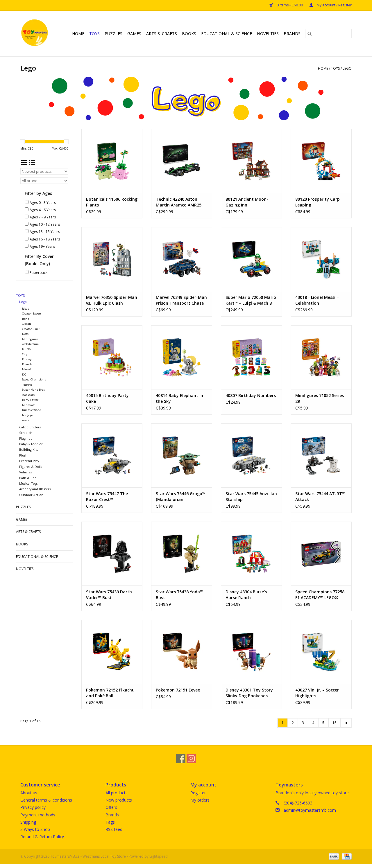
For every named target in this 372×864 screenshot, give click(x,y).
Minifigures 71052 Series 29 (319, 398)
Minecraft (28, 405)
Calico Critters (30, 427)
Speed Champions (34, 379)
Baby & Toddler (31, 444)
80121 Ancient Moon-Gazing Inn (247, 202)
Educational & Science (226, 33)
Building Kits (28, 449)
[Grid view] (24, 163)
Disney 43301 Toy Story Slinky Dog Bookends (249, 692)
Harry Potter (30, 400)
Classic (26, 324)
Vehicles (25, 472)
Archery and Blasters (35, 489)
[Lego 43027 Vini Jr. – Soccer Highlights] (321, 652)
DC (24, 374)
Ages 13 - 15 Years (45, 231)
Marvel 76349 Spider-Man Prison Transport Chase (181, 300)
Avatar (26, 420)
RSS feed (113, 829)
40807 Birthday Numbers (251, 395)
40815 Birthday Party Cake (107, 398)
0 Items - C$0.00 (290, 5)
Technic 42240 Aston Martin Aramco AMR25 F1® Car (178, 202)
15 (334, 722)
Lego (347, 68)
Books (189, 33)
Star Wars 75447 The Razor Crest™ (107, 496)
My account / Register (334, 5)
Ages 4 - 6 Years (43, 209)
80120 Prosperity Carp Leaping (317, 202)
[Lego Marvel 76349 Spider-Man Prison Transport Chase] (181, 259)
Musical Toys (28, 483)
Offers (111, 807)
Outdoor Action (31, 495)
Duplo (26, 349)
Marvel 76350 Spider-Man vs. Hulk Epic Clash (111, 300)
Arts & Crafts (161, 33)
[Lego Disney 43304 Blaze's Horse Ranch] (251, 553)
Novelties (268, 33)
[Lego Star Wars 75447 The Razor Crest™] (111, 455)
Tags (110, 822)
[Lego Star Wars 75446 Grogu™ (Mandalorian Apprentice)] (181, 455)
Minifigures (30, 339)
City (24, 354)
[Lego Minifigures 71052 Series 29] (321, 357)
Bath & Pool (28, 478)
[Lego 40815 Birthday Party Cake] (111, 357)
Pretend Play (29, 461)
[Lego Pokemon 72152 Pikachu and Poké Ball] (111, 652)
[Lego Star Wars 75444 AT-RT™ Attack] (321, 455)
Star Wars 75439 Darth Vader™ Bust (109, 594)
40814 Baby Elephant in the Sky (179, 398)
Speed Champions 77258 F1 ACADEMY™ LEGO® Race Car (319, 595)
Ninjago (27, 415)
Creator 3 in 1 (31, 329)
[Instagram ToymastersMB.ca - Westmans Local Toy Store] (191, 758)
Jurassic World (31, 410)
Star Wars (28, 395)
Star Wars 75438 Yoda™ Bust (179, 594)
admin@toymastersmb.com (310, 810)
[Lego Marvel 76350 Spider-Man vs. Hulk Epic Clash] (111, 259)
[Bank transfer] (333, 856)
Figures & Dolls (30, 466)
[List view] (32, 163)
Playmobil (26, 438)
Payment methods (37, 815)
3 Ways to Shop (35, 829)
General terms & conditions (46, 800)
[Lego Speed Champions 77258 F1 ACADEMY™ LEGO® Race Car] (321, 553)
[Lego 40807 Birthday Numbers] (251, 357)
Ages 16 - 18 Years (45, 239)
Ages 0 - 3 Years (43, 202)
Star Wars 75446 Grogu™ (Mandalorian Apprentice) (180, 496)
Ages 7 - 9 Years (43, 217)
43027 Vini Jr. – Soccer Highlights (317, 692)
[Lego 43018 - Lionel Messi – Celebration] (321, 259)
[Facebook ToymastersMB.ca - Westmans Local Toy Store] (180, 758)
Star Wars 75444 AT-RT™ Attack (320, 496)
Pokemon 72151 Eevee (178, 690)
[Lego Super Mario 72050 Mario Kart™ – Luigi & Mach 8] (251, 259)
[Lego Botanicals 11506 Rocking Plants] (111, 161)
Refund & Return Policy (42, 836)
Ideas (25, 308)
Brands (292, 33)
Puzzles (113, 33)
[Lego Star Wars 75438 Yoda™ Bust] (181, 553)
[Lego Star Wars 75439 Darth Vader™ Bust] (111, 553)
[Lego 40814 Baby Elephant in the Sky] (181, 357)
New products (118, 800)
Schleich (25, 432)
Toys (94, 33)
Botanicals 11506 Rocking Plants (111, 202)
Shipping (28, 822)
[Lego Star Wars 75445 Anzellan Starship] (251, 455)
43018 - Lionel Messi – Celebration (317, 300)
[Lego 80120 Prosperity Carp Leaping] (321, 161)
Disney (27, 359)
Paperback (38, 272)
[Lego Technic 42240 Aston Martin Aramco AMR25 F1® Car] (181, 161)
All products (116, 792)
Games (134, 33)
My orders (200, 800)
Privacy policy (33, 807)
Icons (25, 319)
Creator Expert (31, 313)
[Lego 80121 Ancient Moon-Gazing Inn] (251, 161)
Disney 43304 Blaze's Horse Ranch (246, 594)
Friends (27, 364)
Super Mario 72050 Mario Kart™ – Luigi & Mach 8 (251, 300)
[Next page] (346, 723)
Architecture (30, 344)
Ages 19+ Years (42, 246)
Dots (25, 334)
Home (78, 33)
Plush (23, 455)
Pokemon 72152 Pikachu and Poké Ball (110, 692)
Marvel (26, 369)
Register (198, 792)
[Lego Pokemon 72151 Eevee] (181, 652)
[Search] (309, 33)
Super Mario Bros (33, 389)
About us (28, 792)
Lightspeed (158, 856)
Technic (27, 385)
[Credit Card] (346, 856)
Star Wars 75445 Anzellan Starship (251, 496)
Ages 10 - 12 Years (45, 224)
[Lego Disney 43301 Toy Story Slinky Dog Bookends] (251, 652)
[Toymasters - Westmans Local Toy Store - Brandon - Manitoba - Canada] (35, 33)
